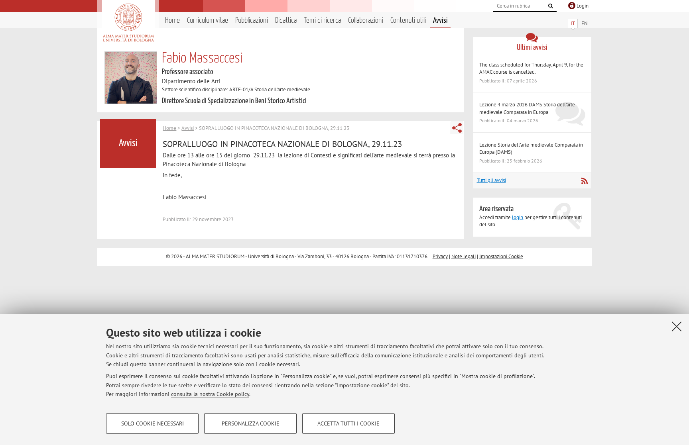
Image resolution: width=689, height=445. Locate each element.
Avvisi (440, 20)
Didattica (286, 20)
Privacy (440, 256)
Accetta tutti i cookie (348, 423)
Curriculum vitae (207, 20)
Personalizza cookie (251, 423)
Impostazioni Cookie (501, 256)
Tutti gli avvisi (491, 180)
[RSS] (584, 181)
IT (573, 23)
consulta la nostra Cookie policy (210, 394)
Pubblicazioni (251, 20)
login (517, 217)
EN (584, 23)
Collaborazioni (365, 20)
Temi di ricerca (322, 20)
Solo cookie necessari (152, 423)
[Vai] (551, 6)
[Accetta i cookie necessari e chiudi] (676, 326)
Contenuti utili (408, 20)
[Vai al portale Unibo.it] (128, 22)
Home (172, 20)
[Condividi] (457, 128)
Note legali (463, 256)
